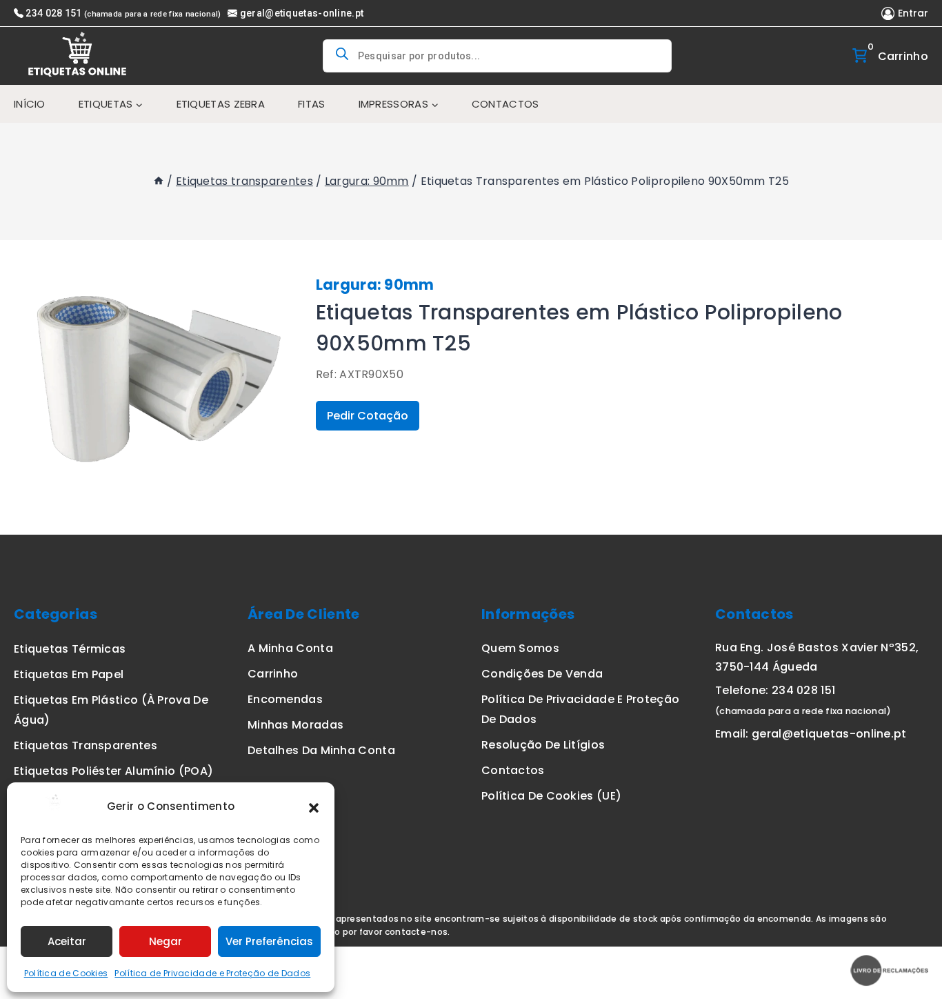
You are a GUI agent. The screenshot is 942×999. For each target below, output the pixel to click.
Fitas (311, 104)
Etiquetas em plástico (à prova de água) (111, 710)
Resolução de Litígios (543, 745)
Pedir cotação (367, 416)
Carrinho (273, 674)
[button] (314, 806)
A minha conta (290, 648)
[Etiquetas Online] (79, 56)
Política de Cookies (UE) (551, 796)
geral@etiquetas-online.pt (301, 13)
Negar (165, 941)
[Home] (158, 181)
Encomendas (285, 699)
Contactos (505, 104)
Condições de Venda (542, 674)
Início (30, 104)
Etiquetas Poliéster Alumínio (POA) (113, 771)
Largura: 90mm (375, 285)
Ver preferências (269, 941)
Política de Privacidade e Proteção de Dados (212, 973)
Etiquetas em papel (68, 674)
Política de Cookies (66, 973)
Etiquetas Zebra (221, 104)
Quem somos (520, 648)
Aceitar (67, 941)
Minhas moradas (295, 725)
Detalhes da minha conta (321, 750)
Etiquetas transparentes (85, 745)
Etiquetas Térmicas (70, 649)
